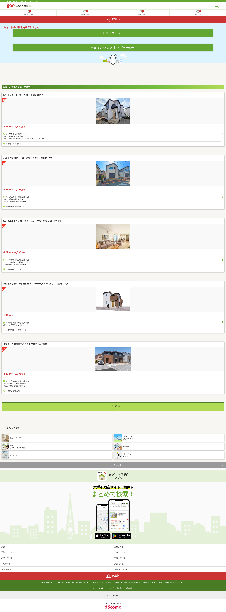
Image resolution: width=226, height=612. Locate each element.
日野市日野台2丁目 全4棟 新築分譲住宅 (23, 95)
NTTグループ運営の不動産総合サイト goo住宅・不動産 (23, 1)
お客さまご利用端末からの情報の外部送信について (74, 582)
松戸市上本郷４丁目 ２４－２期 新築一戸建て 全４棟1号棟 (32, 220)
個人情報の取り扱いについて (152, 582)
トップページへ (113, 33)
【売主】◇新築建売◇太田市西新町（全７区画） (26, 344)
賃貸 (3, 547)
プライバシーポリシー (100, 588)
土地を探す (5, 564)
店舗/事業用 (6, 569)
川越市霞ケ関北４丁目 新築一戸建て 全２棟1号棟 (27, 158)
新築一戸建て (6, 558)
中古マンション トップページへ (113, 47)
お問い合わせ (119, 588)
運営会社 (129, 588)
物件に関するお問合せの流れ (102, 582)
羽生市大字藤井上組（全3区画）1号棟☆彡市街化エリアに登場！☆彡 (36, 283)
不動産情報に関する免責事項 (132, 582)
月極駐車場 (118, 547)
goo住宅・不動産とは (48, 582)
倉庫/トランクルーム (123, 569)
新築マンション (7, 552)
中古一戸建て (119, 558)
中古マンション (120, 552)
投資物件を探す (120, 564)
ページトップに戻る (113, 465)
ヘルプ (111, 588)
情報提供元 (117, 582)
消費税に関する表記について (173, 582)
